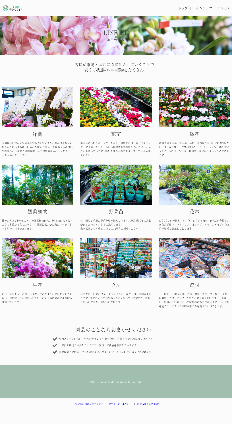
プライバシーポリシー (120, 404)
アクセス (223, 8)
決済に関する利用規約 (148, 404)
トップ (183, 8)
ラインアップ (202, 8)
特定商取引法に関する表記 (89, 404)
